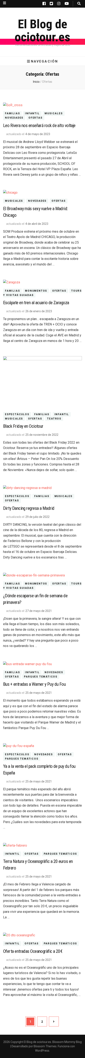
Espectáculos (17, 414)
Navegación (44, 61)
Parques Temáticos (40, 676)
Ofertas (35, 118)
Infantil (32, 113)
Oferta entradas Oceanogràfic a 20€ (32, 951)
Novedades (14, 118)
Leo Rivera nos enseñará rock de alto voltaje (39, 125)
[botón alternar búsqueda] (79, 3)
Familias (12, 113)
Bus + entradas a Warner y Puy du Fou (34, 684)
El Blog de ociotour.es (42, 30)
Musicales (54, 113)
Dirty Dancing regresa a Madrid (28, 508)
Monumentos (36, 290)
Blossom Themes (45, 1046)
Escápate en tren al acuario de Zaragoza (36, 302)
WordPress (42, 1050)
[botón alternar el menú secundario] (4, 3)
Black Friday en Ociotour (23, 426)
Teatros (54, 418)
